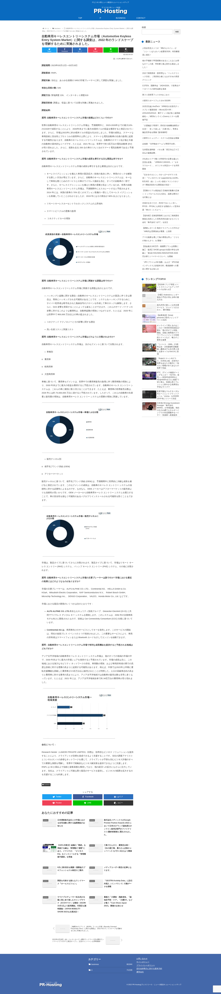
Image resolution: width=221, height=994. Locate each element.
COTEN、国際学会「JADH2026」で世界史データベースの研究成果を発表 (161, 87)
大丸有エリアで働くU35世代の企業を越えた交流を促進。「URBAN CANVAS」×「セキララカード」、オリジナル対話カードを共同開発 (160, 164)
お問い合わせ (141, 959)
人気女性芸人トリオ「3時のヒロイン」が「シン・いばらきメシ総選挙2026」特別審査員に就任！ (161, 51)
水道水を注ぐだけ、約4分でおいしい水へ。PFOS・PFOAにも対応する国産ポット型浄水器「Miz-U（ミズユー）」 (161, 206)
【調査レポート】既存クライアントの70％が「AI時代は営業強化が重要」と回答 (160, 229)
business (47, 784)
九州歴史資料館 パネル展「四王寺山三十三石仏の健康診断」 (160, 151)
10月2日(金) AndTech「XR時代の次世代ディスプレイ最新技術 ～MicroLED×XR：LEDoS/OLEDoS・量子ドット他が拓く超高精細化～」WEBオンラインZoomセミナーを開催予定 (161, 113)
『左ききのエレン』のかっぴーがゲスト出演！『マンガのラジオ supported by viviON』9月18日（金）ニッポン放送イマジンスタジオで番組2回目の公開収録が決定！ (161, 180)
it (111, 970)
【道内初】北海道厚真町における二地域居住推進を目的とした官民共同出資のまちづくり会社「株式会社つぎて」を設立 (160, 218)
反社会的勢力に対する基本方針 (149, 969)
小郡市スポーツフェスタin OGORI (156, 101)
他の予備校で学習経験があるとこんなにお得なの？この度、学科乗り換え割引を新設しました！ (160, 63)
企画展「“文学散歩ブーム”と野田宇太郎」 (159, 144)
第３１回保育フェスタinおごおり (156, 95)
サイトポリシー (142, 962)
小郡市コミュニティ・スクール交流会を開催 (160, 138)
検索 (144, 27)
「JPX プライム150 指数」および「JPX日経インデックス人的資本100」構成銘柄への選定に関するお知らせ (160, 265)
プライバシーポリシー (145, 965)
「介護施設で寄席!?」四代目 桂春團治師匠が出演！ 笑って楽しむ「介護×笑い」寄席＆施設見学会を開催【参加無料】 (160, 128)
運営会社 (140, 972)
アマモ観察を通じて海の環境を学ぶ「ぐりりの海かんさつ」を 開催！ (160, 239)
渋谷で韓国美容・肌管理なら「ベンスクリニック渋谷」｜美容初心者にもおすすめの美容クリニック (160, 76)
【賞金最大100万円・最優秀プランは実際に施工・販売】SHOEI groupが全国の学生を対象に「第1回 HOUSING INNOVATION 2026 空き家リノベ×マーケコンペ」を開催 (160, 251)
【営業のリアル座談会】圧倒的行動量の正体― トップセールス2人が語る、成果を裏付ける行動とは (160, 193)
